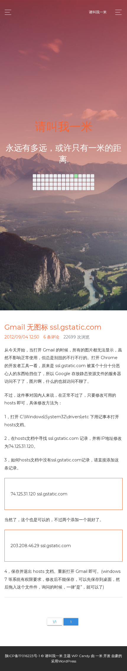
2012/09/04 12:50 (21, 337)
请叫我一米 (98, 12)
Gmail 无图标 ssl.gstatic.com (53, 327)
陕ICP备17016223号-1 (22, 656)
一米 (98, 656)
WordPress (67, 661)
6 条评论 (51, 337)
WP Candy (80, 656)
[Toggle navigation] (116, 12)
